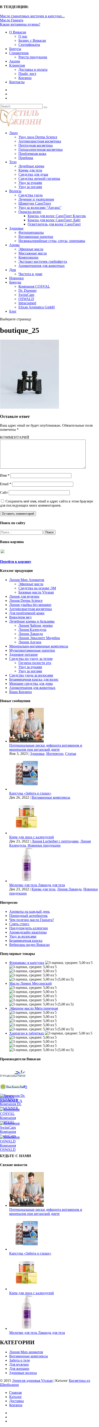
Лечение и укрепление (36, 199)
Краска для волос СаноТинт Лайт (54, 220)
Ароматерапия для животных (41, 266)
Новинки (16, 278)
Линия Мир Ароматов (26, 580)
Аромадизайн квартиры (28, 932)
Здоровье (16, 228)
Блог (13, 311)
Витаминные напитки (35, 237)
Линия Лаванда (30, 634)
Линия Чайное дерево (35, 625)
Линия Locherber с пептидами (55, 841)
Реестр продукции (32, 57)
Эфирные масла (30, 249)
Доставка (16, 1401)
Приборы (25, 158)
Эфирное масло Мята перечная (33, 1008)
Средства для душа (33, 174)
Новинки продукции (44, 845)
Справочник (19, 53)
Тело (13, 162)
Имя (4, 475)
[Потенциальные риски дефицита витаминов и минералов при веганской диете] (26, 741)
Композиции (28, 257)
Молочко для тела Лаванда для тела (37, 885)
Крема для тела (30, 170)
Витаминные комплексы (51, 797)
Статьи (70, 754)
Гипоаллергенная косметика (40, 149)
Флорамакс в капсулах (26, 963)
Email (5, 484)
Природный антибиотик (28, 916)
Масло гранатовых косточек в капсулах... (32, 16)
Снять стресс (19, 924)
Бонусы (15, 49)
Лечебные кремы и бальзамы (32, 621)
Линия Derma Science (26, 601)
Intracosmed (27, 303)
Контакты (17, 82)
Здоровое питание (23, 654)
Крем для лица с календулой (31, 837)
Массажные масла (32, 253)
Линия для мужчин (24, 596)
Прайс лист (27, 74)
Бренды (15, 282)
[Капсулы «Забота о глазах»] (26, 789)
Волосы (15, 191)
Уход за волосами (22, 936)
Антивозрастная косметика (39, 141)
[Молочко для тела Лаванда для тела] (26, 881)
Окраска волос (29, 212)
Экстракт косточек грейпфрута (42, 261)
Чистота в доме (30, 274)
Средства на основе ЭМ (37, 588)
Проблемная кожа (32, 154)
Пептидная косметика (35, 145)
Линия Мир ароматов (26, 1352)
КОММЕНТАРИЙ (14, 437)
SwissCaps (26, 295)
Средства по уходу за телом (30, 659)
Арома (14, 245)
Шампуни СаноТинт (34, 203)
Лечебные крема (31, 166)
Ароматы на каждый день (29, 911)
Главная (15, 1393)
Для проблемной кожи (26, 613)
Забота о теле (19, 1360)
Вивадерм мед (20, 617)
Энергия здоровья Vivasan (32, 1381)
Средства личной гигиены (39, 178)
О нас (22, 36)
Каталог (15, 1397)
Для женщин (19, 1369)
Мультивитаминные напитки (32, 650)
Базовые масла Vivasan (36, 592)
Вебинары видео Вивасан (29, 945)
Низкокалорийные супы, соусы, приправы (51, 241)
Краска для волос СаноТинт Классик (57, 216)
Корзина (25, 78)
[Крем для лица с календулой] (26, 833)
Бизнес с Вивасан (32, 40)
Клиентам (17, 65)
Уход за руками (30, 183)
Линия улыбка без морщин (30, 605)
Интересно (54, 754)
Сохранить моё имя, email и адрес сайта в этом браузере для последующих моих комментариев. (46, 503)
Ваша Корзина (20, 692)
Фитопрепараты (31, 232)
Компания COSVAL (34, 286)
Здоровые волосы (23, 1373)
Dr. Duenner (27, 290)
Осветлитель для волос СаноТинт (54, 224)
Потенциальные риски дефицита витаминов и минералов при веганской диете (45, 747)
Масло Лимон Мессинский (30, 983)
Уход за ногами (30, 187)
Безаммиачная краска (25, 940)
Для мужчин (19, 1364)
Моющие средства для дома (31, 683)
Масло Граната (11, 20)
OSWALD (26, 299)
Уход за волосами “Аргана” (39, 208)
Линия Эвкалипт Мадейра (39, 638)
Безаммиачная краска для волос (33, 679)
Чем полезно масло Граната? (31, 920)
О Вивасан (17, 32)
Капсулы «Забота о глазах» (30, 793)
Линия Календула (32, 630)
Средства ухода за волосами (31, 675)
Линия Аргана (29, 642)
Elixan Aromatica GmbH (36, 307)
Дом (12, 270)
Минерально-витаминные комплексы (38, 646)
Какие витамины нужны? (20, 24)
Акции (14, 61)
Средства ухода (30, 195)
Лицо (13, 133)
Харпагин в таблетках (26, 1033)
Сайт (4, 492)
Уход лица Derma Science (37, 137)
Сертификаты (29, 45)
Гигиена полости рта (34, 663)
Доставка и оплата (32, 69)
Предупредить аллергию (28, 928)
